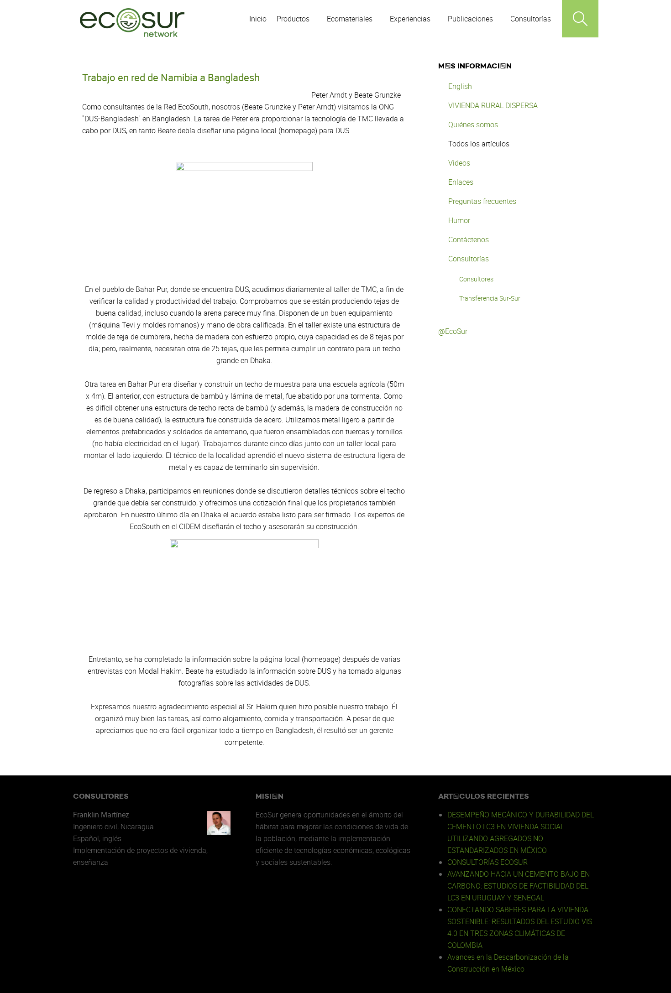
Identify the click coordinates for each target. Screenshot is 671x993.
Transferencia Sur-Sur (489, 298)
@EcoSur (452, 331)
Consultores (476, 279)
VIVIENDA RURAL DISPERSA (493, 105)
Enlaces (460, 182)
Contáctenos (468, 239)
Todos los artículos (478, 144)
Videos (459, 163)
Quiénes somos (473, 125)
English (460, 86)
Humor (459, 220)
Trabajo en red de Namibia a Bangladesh (171, 77)
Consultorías (468, 259)
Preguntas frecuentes (482, 201)
